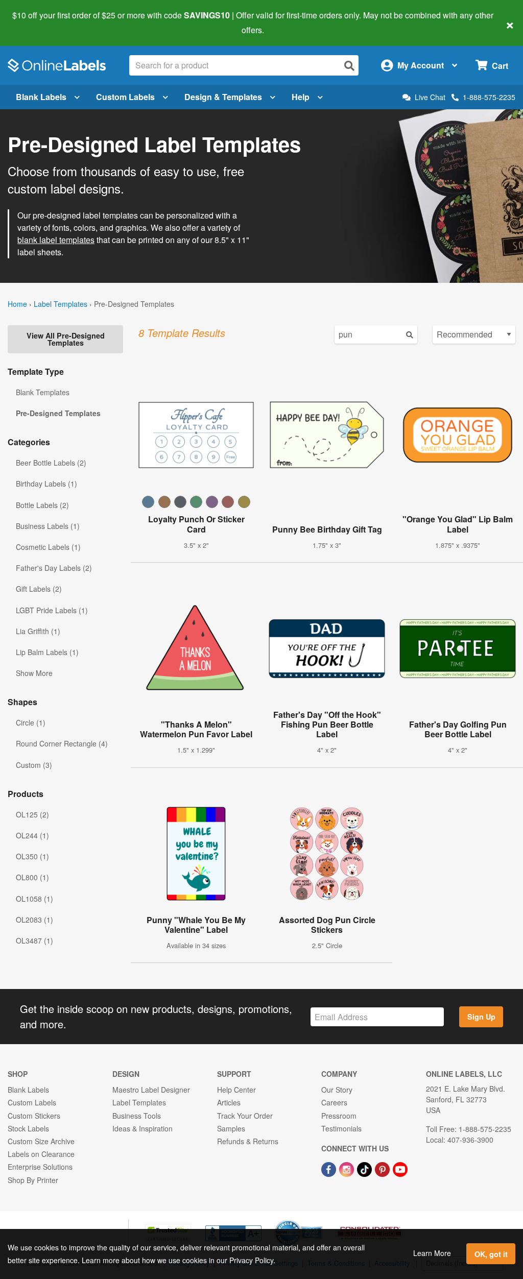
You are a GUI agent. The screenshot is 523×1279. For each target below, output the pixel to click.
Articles (229, 1102)
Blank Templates (42, 392)
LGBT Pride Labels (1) (52, 610)
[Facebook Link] (329, 1168)
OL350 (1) (32, 856)
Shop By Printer (33, 1180)
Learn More (432, 1253)
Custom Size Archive (41, 1141)
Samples (231, 1128)
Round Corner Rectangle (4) (62, 743)
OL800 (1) (32, 877)
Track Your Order (245, 1116)
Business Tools (136, 1116)
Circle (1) (30, 722)
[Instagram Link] (347, 1168)
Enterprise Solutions (40, 1167)
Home (17, 304)
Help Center (236, 1089)
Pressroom (338, 1116)
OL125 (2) (32, 814)
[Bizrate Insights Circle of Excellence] (318, 1221)
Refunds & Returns (247, 1141)
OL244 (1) (32, 835)
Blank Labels (41, 97)
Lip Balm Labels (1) (47, 652)
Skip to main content (37, 22)
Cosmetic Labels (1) (48, 547)
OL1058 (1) (34, 899)
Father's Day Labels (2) (54, 568)
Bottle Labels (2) (42, 505)
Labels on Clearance (41, 1154)
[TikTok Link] (365, 1168)
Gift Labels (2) (39, 589)
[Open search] (349, 65)
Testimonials (341, 1128)
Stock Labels (28, 1128)
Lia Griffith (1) (38, 631)
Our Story (336, 1089)
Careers (334, 1102)
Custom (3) (34, 765)
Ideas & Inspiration (142, 1128)
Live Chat (430, 97)
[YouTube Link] (400, 1168)
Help (301, 97)
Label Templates (60, 304)
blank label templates (55, 240)
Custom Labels (125, 97)
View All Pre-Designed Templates (66, 339)
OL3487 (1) (34, 940)
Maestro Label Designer (151, 1089)
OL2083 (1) (34, 919)
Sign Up (481, 1016)
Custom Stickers (34, 1116)
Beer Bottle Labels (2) (51, 462)
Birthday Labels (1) (46, 483)
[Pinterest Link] (383, 1168)
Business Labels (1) (48, 526)
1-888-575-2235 (489, 97)
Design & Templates (223, 97)
